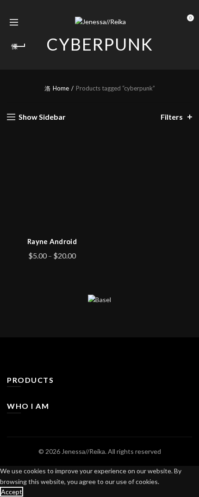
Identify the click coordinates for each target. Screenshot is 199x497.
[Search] (29, 22)
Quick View (89, 183)
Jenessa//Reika (83, 451)
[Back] (18, 46)
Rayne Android (52, 241)
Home (61, 88)
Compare (89, 167)
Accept (11, 492)
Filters (172, 116)
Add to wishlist (89, 151)
